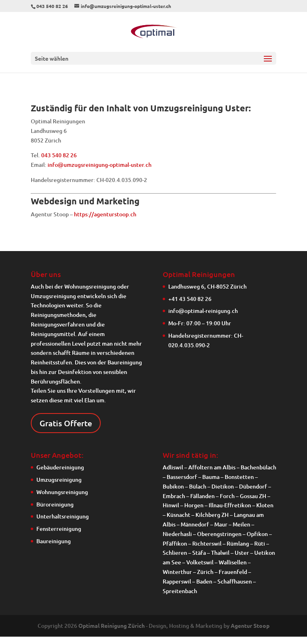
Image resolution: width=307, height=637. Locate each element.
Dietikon (222, 486)
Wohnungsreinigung (90, 286)
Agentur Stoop (250, 625)
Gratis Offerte (66, 423)
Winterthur (177, 572)
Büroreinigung (55, 504)
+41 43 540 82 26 (189, 299)
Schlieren (175, 552)
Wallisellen (233, 562)
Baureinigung (53, 541)
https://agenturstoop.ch (105, 214)
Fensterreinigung (58, 528)
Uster (242, 552)
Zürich (205, 572)
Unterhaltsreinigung (62, 516)
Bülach (197, 486)
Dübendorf (253, 486)
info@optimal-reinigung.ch (203, 311)
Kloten (264, 505)
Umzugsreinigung (53, 296)
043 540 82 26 (59, 155)
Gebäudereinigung (60, 467)
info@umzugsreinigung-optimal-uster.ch (100, 164)
